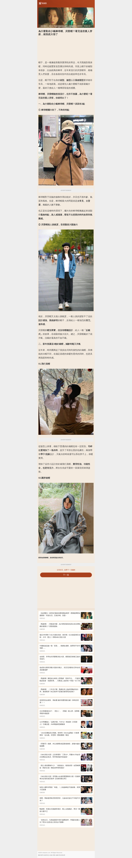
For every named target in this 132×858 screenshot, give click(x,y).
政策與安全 (47, 855)
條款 (51, 855)
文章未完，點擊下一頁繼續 (66, 570)
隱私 (54, 855)
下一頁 (66, 575)
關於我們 (40, 855)
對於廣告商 (62, 855)
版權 (57, 855)
